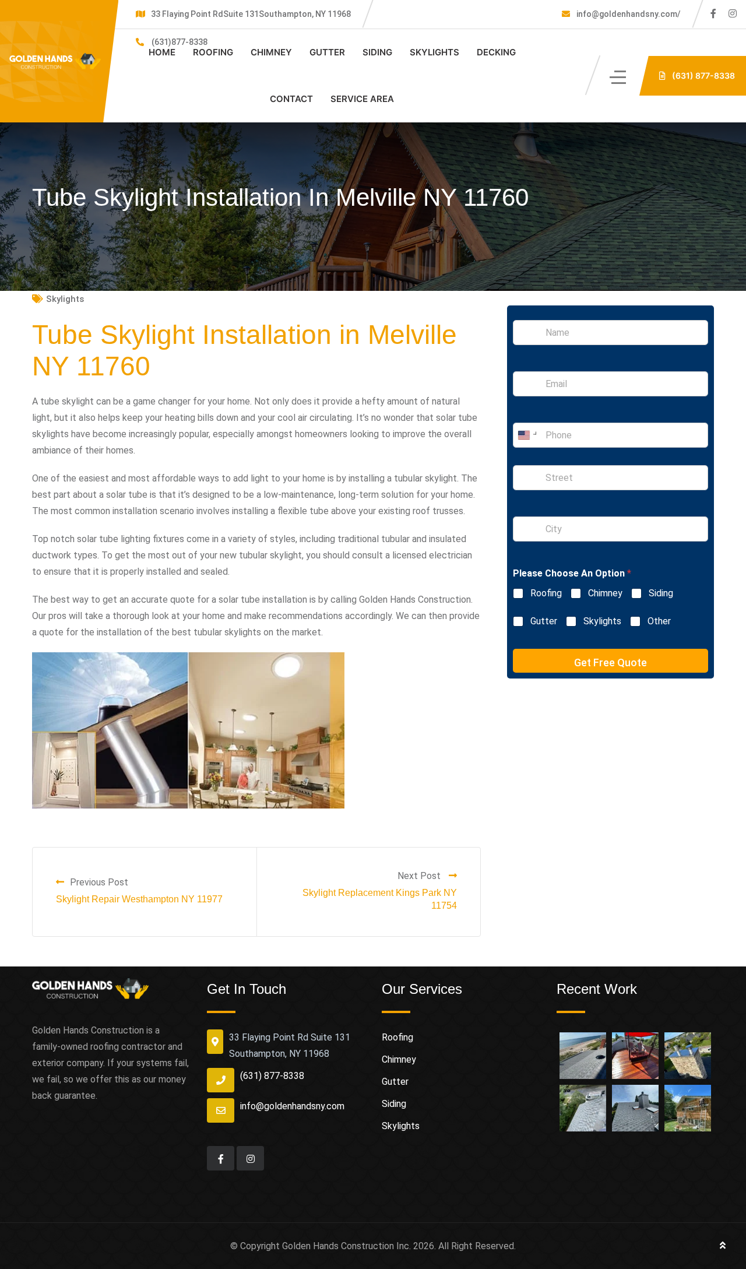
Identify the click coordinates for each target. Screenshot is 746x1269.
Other (659, 621)
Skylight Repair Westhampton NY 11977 (139, 899)
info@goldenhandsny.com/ (628, 14)
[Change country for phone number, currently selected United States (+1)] (526, 435)
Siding (377, 52)
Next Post (420, 876)
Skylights (434, 52)
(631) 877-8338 (272, 1075)
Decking (496, 52)
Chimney (271, 52)
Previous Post (99, 882)
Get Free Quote (610, 662)
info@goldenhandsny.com (292, 1106)
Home (162, 52)
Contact (291, 98)
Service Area (362, 98)
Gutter (327, 52)
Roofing (213, 52)
